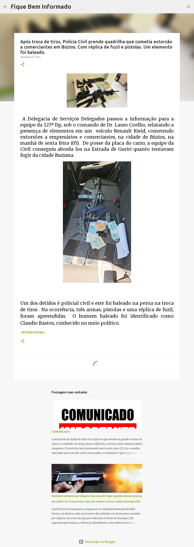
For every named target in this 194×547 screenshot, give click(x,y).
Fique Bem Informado (41, 6)
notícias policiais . (33, 332)
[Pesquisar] (76, 6)
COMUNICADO (61, 431)
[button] (22, 64)
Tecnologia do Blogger (99, 541)
